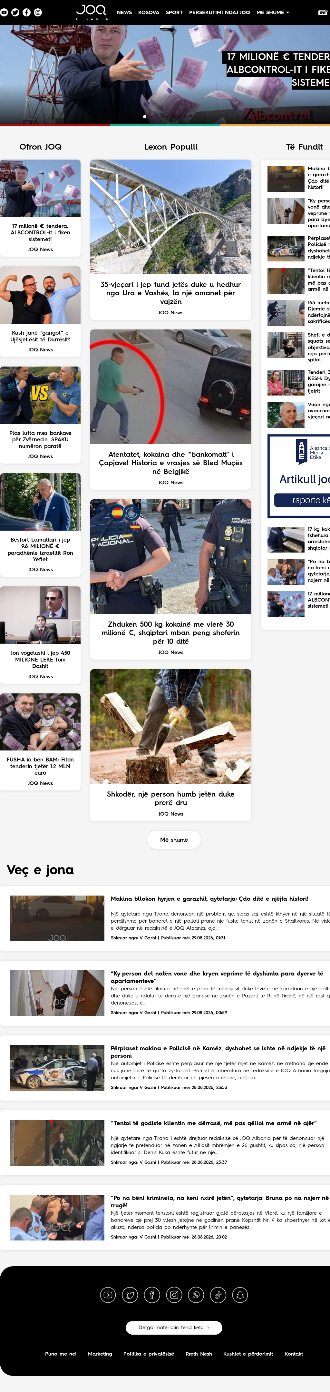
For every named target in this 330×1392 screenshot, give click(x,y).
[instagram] (174, 1295)
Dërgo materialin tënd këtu (171, 1327)
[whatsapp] (196, 1295)
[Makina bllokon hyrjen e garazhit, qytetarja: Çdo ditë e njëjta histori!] (57, 918)
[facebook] (152, 1295)
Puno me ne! (60, 1354)
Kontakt (294, 1354)
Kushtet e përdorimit (248, 1354)
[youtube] (108, 1295)
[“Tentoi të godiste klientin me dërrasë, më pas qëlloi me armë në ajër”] (57, 1143)
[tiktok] (218, 1295)
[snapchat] (240, 1295)
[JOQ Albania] (91, 15)
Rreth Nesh (199, 1354)
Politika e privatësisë (148, 1354)
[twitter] (130, 1295)
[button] (139, 116)
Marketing (100, 1354)
